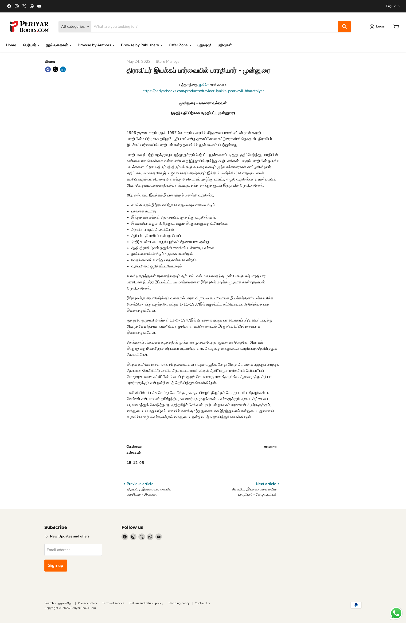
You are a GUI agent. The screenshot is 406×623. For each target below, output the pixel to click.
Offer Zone (179, 45)
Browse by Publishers (140, 45)
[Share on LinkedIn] (63, 69)
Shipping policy (179, 603)
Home (11, 45)
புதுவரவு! (204, 45)
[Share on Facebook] (48, 69)
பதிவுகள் (225, 45)
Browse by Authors (95, 45)
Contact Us (202, 603)
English (391, 6)
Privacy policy (87, 603)
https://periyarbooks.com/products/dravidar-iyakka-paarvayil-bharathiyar (203, 91)
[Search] (344, 26)
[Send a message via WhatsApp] (396, 613)
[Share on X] (55, 69)
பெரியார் (30, 45)
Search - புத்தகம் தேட (58, 603)
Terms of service (113, 603)
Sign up (55, 565)
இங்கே (204, 84)
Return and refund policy (146, 603)
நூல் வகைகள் (57, 45)
